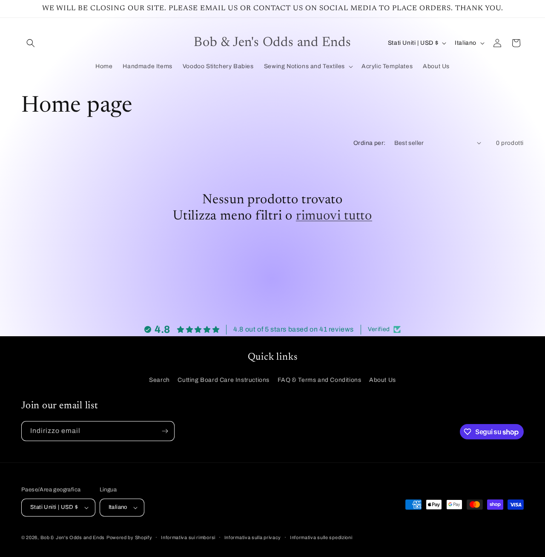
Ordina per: (369, 143)
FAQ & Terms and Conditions (319, 380)
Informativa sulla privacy (252, 537)
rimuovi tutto (334, 216)
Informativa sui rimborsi (188, 537)
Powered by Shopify (129, 537)
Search (159, 380)
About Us (382, 380)
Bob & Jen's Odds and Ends (72, 537)
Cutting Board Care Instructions (224, 380)
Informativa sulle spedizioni (321, 537)
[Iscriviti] (164, 431)
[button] (30, 43)
